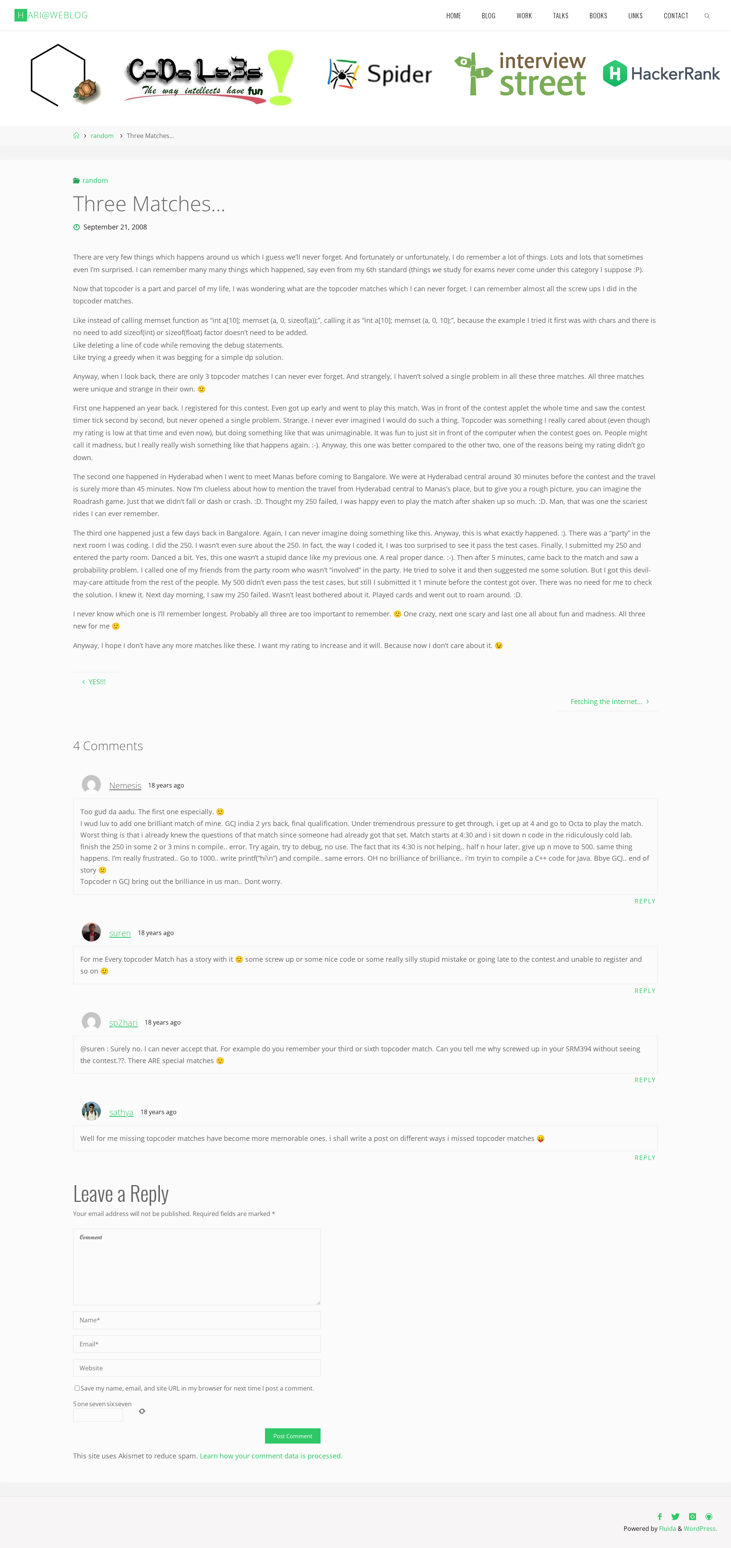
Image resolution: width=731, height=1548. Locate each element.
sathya (121, 1112)
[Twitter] (675, 1516)
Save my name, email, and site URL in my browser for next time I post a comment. (197, 1388)
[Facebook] (659, 1516)
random (102, 136)
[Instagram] (693, 1516)
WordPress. (700, 1528)
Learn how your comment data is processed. (271, 1455)
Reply (645, 901)
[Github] (709, 1516)
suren (120, 932)
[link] (708, 15)
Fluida (667, 1528)
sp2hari (123, 1022)
